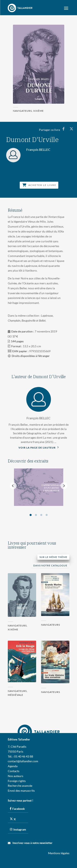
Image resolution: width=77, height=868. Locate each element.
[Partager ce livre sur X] (71, 129)
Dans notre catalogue (50, 565)
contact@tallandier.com (23, 761)
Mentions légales (58, 853)
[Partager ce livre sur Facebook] (63, 129)
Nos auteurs (15, 776)
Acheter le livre (42, 185)
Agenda (12, 766)
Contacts (13, 771)
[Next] (64, 485)
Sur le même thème (53, 557)
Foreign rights (17, 781)
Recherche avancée (20, 785)
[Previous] (13, 485)
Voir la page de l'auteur (37, 447)
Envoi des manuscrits (21, 790)
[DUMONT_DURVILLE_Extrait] (38, 505)
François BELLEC (38, 418)
